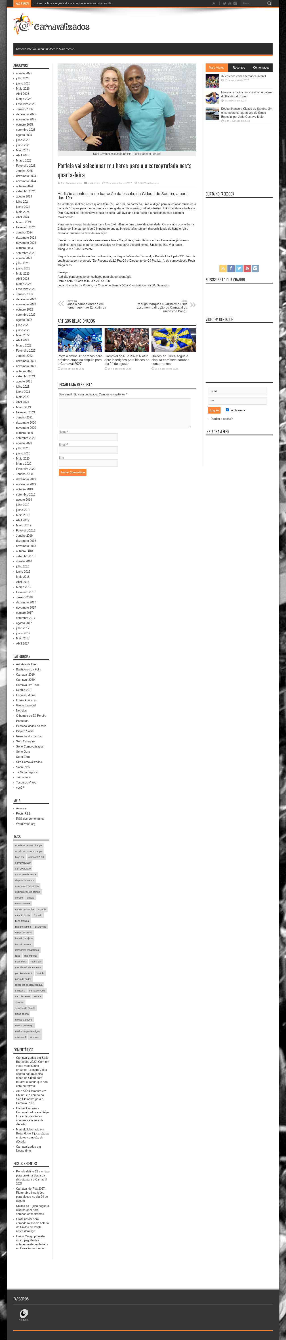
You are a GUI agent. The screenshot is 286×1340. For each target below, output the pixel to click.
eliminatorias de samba (27, 892)
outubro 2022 (24, 309)
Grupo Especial (26, 705)
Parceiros (22, 721)
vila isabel (20, 1037)
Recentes (239, 67)
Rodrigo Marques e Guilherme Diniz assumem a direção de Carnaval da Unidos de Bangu (162, 306)
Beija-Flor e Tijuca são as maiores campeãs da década (32, 1137)
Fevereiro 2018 (25, 592)
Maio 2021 (22, 397)
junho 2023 (23, 268)
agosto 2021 (24, 381)
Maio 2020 (22, 458)
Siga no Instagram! (242, 452)
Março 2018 (23, 587)
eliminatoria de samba (27, 886)
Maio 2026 (22, 88)
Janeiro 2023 (24, 294)
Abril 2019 (22, 520)
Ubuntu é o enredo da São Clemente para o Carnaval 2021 (30, 1099)
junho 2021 (23, 391)
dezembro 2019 (26, 479)
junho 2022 (23, 330)
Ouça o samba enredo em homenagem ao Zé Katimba (86, 304)
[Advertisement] (191, 25)
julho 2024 (22, 201)
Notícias (95, 183)
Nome (62, 431)
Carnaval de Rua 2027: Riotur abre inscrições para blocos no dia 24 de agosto (127, 359)
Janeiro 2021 (24, 417)
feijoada (38, 915)
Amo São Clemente (28, 1091)
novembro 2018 (26, 546)
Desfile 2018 (24, 690)
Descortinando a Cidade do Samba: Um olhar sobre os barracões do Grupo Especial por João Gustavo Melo (246, 112)
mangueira (21, 961)
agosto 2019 (24, 499)
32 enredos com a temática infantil (243, 76)
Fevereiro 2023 (25, 289)
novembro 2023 (26, 242)
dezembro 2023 (26, 237)
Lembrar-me (237, 410)
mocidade (36, 961)
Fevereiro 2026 (25, 104)
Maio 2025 (22, 150)
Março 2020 (23, 463)
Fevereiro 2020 (25, 468)
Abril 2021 (22, 402)
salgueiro (20, 990)
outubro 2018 (24, 551)
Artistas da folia (26, 664)
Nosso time (23, 1150)
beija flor (19, 857)
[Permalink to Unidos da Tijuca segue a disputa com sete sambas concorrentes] (173, 351)
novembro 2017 (26, 607)
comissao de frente (25, 874)
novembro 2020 (26, 427)
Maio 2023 (22, 273)
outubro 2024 (24, 186)
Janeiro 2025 (24, 170)
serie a (37, 996)
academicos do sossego (28, 851)
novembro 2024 (26, 181)
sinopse (19, 1002)
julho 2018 (22, 566)
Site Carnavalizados (29, 762)
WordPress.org (25, 823)
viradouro (35, 1037)
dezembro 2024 (26, 176)
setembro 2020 (25, 438)
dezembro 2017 (26, 602)
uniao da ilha (22, 1013)
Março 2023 (23, 284)
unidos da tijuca (23, 1019)
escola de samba (24, 909)
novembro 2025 (26, 119)
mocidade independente (28, 967)
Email (62, 444)
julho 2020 (22, 448)
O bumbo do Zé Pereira (31, 715)
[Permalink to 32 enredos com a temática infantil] (212, 86)
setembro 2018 (25, 556)
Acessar (21, 808)
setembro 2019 (25, 494)
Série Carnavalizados (30, 746)
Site (61, 457)
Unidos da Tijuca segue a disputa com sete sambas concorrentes (73, 3)
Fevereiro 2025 (25, 165)
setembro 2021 (25, 376)
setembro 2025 (25, 129)
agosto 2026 (24, 73)
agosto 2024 (24, 196)
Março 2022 (23, 345)
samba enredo (37, 990)
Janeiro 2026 (24, 109)
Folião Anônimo (26, 700)
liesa (17, 955)
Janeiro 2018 (24, 597)
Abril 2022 (22, 340)
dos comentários (30, 818)
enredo (19, 897)
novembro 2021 (26, 366)
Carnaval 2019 (25, 674)
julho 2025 (22, 140)
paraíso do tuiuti (23, 973)
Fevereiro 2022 (25, 350)
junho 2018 (23, 571)
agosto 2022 (24, 319)
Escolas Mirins (25, 695)
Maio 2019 (22, 515)
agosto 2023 (24, 258)
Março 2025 (23, 160)
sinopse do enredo (25, 1008)
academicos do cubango (28, 845)
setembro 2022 (25, 314)
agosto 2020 (24, 443)
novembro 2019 (26, 484)
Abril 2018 (22, 582)
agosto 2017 (24, 623)
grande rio (40, 926)
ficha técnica (22, 921)
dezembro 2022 (26, 299)
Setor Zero (23, 756)
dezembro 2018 (26, 540)
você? (20, 787)
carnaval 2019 (23, 862)
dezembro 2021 (26, 361)
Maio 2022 (22, 335)
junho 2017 (23, 633)
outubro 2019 (24, 489)
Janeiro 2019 (24, 535)
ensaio (30, 897)
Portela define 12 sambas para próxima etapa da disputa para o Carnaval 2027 (80, 359)
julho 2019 (22, 504)
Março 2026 (23, 99)
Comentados (261, 67)
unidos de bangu (24, 1025)
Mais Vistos (216, 67)
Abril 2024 (22, 217)
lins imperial (30, 955)
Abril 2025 (22, 155)
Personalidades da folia (31, 726)
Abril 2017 (22, 643)
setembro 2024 (25, 191)
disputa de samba (24, 880)
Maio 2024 (22, 212)
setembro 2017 (25, 618)
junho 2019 (23, 510)
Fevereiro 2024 (25, 227)
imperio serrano (23, 944)
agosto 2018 (24, 561)
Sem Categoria (25, 741)
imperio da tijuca (24, 938)
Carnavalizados (74, 183)
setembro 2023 (25, 253)
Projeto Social (25, 731)
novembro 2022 (26, 304)
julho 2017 (22, 628)
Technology (23, 777)
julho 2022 (22, 325)
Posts (23, 813)
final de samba (23, 926)
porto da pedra (23, 979)
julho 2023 (22, 263)
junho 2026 (23, 83)
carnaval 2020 (23, 868)
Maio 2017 (22, 638)
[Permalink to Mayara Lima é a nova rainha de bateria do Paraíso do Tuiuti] (212, 103)
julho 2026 (22, 78)
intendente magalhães (27, 950)
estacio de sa (22, 915)
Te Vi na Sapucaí (27, 772)
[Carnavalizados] (52, 32)
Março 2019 (23, 525)
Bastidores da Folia (28, 669)
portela (40, 973)
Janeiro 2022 (24, 355)
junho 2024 (23, 206)
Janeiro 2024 (24, 232)
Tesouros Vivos (26, 782)
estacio (42, 909)
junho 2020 (23, 453)
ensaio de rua (22, 903)
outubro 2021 (24, 371)
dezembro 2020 (26, 422)
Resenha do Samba (29, 736)
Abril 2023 (22, 278)
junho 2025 (23, 145)
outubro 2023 (24, 248)
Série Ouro (23, 751)
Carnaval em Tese (28, 685)
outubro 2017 (24, 612)
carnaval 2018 (36, 857)
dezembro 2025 (26, 114)
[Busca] (269, 3)
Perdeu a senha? (222, 418)
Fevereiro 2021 (25, 412)
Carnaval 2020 (25, 679)
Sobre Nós (23, 767)
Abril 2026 (22, 93)
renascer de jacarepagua (28, 984)
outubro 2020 (24, 433)
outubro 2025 (24, 124)
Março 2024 (23, 222)
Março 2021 (23, 407)
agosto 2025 (24, 135)
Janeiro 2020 (24, 474)
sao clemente (22, 996)
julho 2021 (22, 386)
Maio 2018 (22, 576)
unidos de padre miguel (27, 1031)
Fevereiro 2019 (25, 530)
